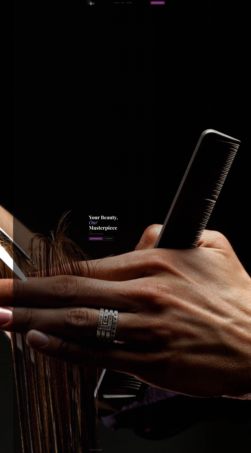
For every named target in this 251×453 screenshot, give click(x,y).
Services (116, 2)
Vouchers (129, 2)
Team (122, 2)
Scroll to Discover (96, 449)
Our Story (109, 238)
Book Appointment (157, 2)
